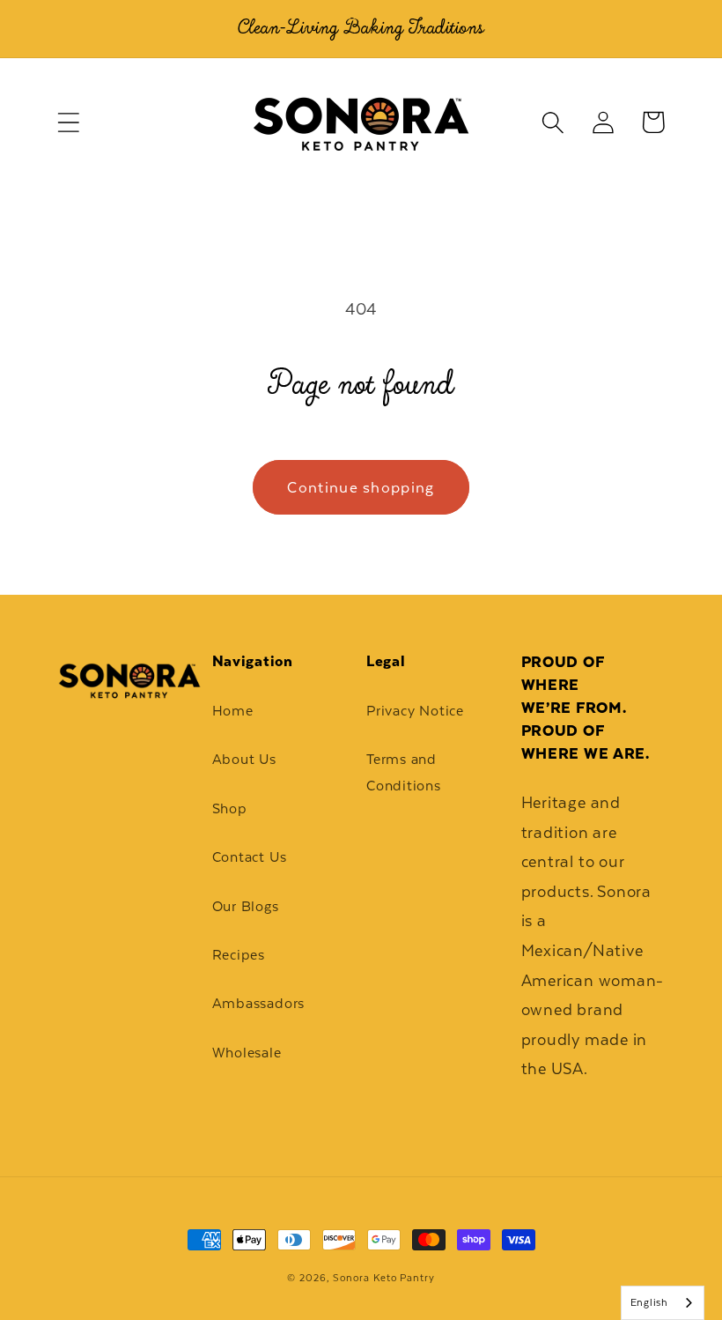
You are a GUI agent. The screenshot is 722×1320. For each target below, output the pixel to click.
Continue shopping (360, 487)
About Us (244, 759)
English (649, 1302)
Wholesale (247, 1052)
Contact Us (249, 857)
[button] (68, 122)
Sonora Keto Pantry (383, 1278)
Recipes (238, 954)
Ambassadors (259, 1003)
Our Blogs (245, 906)
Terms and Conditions (403, 772)
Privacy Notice (415, 710)
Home (233, 710)
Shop (229, 808)
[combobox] (662, 1303)
